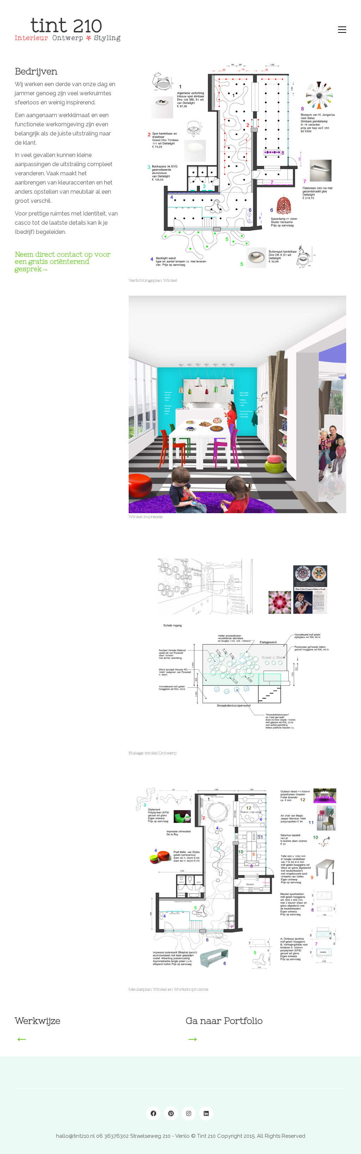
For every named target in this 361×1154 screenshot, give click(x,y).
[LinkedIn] (206, 1113)
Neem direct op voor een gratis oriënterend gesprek (62, 261)
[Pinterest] (171, 1113)
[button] (342, 30)
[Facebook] (153, 1113)
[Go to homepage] (68, 30)
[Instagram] (189, 1113)
